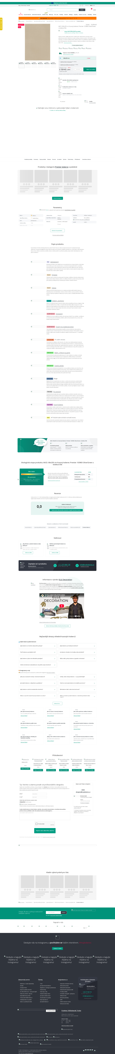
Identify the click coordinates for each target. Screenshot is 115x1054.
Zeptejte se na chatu (84, 566)
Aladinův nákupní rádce (45, 993)
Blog (19, 5)
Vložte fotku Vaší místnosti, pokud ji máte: (28, 800)
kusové (52, 266)
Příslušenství (77, 159)
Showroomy (23, 5)
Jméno (21, 793)
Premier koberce (61, 167)
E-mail (21, 797)
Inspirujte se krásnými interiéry (66, 983)
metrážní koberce (60, 266)
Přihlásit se (87, 5)
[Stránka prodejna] (38, 1019)
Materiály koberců (44, 999)
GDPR (61, 999)
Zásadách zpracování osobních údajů (49, 837)
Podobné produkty (28, 159)
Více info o (54, 915)
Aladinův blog (43, 989)
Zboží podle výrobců (64, 985)
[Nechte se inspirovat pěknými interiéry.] (57, 854)
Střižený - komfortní (58, 301)
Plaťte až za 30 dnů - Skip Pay (26, 993)
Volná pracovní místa (64, 1003)
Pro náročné (57, 392)
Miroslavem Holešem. (51, 672)
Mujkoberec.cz (38, 1051)
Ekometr (49, 159)
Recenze (54, 159)
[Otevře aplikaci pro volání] (55, 565)
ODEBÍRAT (64, 912)
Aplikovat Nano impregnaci (66, 62)
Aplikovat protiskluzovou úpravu (67, 64)
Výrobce (64, 159)
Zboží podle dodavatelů (65, 987)
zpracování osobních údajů (56, 915)
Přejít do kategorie (58, 198)
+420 (64, 564)
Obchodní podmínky (64, 997)
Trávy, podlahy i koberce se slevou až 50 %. (53, 18)
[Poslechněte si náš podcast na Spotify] (45, 1043)
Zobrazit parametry (68, 42)
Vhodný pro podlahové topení (65, 327)
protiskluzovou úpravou (77, 410)
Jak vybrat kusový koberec (45, 985)
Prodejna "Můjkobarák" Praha (71, 1010)
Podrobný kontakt (87, 998)
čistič (92, 447)
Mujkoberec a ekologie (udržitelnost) (48, 987)
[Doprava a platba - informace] (57, 1035)
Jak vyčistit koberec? (44, 1001)
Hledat (82, 9)
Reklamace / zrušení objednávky (27, 983)
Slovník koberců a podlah (45, 997)
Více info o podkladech (85, 219)
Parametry (36, 159)
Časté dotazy (70, 159)
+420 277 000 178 (53, 5)
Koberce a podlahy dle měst (26, 1001)
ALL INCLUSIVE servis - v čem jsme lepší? (28, 991)
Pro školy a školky (63, 991)
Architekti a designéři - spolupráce (67, 993)
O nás (41, 983)
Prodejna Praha (23, 987)
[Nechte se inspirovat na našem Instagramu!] (57, 937)
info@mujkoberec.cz (87, 564)
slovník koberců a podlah (70, 210)
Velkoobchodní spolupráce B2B (66, 989)
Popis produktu (43, 159)
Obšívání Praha (63, 995)
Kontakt (28, 5)
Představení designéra (84, 802)
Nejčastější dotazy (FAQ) (25, 995)
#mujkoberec (85, 942)
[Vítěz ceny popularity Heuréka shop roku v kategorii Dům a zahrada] (32, 9)
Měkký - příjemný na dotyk (62, 353)
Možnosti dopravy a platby (68, 54)
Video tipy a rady (43, 991)
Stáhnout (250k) (28, 552)
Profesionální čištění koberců (26, 997)
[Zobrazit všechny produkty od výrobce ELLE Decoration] (34, 603)
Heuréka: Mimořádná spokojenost (70, 80)
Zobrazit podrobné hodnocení (54, 480)
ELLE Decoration (92, 102)
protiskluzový (60, 410)
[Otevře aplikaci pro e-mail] (77, 565)
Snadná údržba (59, 365)
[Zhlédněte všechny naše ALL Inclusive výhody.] (22, 1043)
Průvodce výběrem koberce (77, 45)
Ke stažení (59, 159)
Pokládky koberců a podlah (26, 999)
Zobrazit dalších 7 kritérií (83, 481)
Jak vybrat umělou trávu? (45, 995)
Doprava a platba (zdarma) (25, 989)
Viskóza (54, 288)
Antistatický (59, 314)
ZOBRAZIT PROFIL (57, 948)
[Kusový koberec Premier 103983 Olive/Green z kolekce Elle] (22, 65)
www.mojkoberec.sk (29, 1053)
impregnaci (67, 413)
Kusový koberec (58, 404)
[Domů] (22, 21)
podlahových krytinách (74, 408)
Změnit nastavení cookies (65, 1001)
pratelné (77, 411)
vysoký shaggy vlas (53, 358)
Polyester (54, 275)
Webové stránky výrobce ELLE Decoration (47, 622)
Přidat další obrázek (31, 804)
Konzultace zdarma (86, 159)
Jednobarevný (54, 262)
